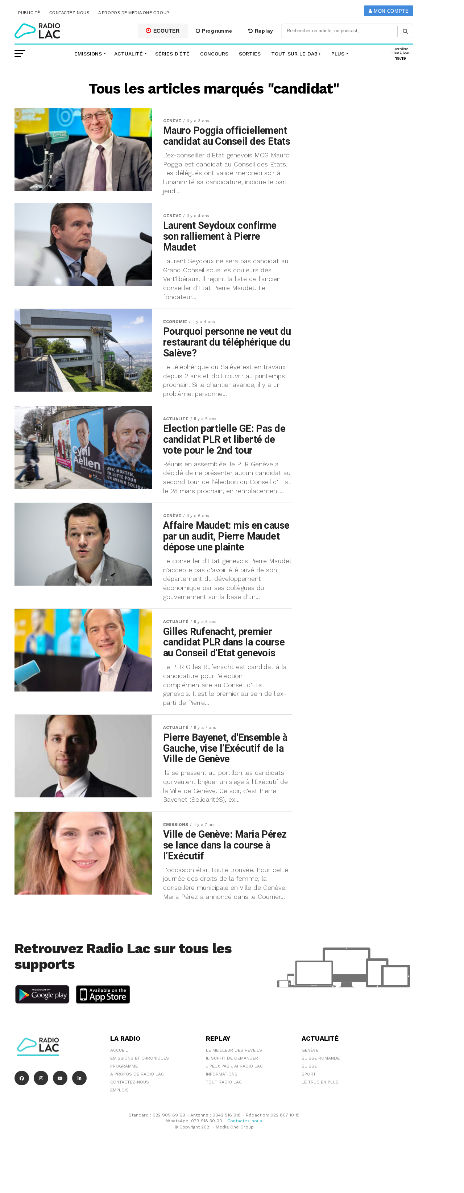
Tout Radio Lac (224, 1082)
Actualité (128, 54)
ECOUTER (166, 31)
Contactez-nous (69, 13)
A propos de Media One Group (133, 13)
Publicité (29, 13)
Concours (214, 54)
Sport (309, 1074)
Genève (310, 1050)
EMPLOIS (119, 1090)
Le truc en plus (320, 1082)
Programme (216, 31)
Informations (221, 1074)
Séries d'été (172, 54)
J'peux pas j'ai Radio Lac (234, 1066)
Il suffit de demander (232, 1058)
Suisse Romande (321, 1058)
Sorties (250, 54)
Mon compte (390, 11)
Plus (337, 54)
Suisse (309, 1066)
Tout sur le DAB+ (296, 54)
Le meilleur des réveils (234, 1050)
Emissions (88, 54)
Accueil (119, 1050)
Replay (263, 31)
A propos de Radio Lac (137, 1074)
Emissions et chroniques (139, 1058)
